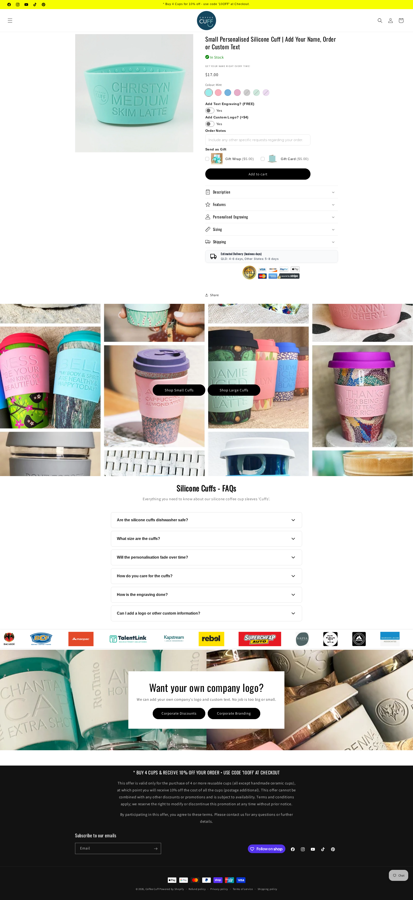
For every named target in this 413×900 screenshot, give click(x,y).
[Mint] (208, 92)
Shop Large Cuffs (234, 390)
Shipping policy (267, 888)
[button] (10, 20)
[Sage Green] (256, 92)
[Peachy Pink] (218, 92)
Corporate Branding (234, 713)
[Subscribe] (155, 848)
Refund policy (197, 888)
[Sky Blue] (227, 92)
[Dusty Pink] (237, 92)
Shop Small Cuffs (179, 390)
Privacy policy (219, 888)
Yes (219, 110)
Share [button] (214, 295)
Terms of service (243, 888)
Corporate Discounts (179, 713)
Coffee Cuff (152, 889)
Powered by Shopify (171, 889)
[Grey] (247, 92)
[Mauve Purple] (266, 92)
